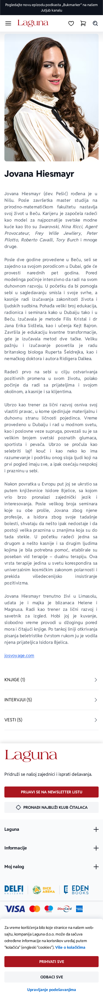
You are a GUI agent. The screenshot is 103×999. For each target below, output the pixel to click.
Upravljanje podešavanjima (51, 989)
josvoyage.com (19, 655)
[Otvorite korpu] (83, 23)
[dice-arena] (43, 889)
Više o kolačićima (70, 947)
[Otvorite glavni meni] (8, 23)
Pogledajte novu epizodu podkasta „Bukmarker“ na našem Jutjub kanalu (51, 7)
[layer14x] (79, 909)
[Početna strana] (34, 23)
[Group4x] (48, 909)
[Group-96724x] (64, 909)
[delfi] (13, 889)
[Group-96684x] (76, 889)
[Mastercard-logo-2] (34, 909)
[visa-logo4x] (14, 909)
